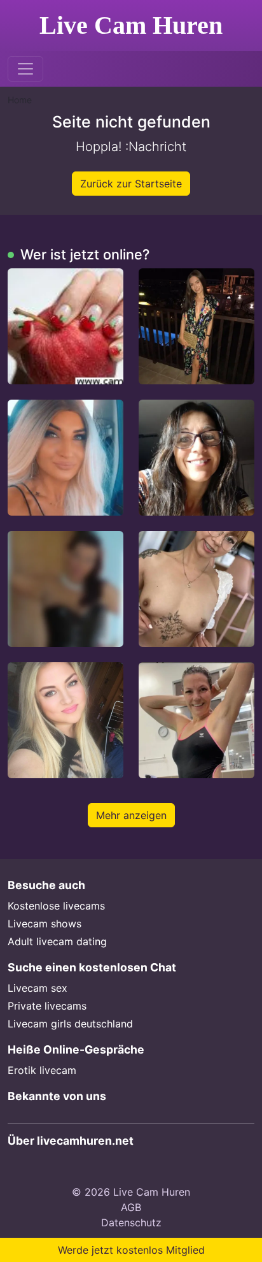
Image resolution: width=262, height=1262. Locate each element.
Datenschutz (131, 1222)
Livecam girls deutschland (70, 1023)
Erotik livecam (42, 1070)
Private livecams (47, 1005)
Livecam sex (37, 988)
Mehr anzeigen (131, 815)
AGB (131, 1207)
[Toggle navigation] (25, 69)
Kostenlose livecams (56, 905)
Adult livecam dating (57, 941)
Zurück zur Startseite (131, 183)
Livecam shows (44, 923)
